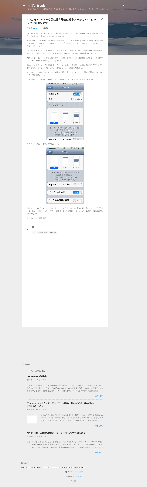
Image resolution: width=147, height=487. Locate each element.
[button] (102, 19)
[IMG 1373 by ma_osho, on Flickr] (65, 204)
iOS (34, 232)
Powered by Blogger (75, 472)
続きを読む (99, 396)
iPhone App (42, 232)
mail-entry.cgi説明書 (37, 376)
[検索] (123, 6)
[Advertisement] (117, 48)
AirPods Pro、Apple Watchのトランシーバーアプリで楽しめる (56, 433)
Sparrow (53, 232)
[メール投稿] (33, 228)
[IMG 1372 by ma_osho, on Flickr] (65, 139)
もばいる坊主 (36, 5)
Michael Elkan (79, 476)
